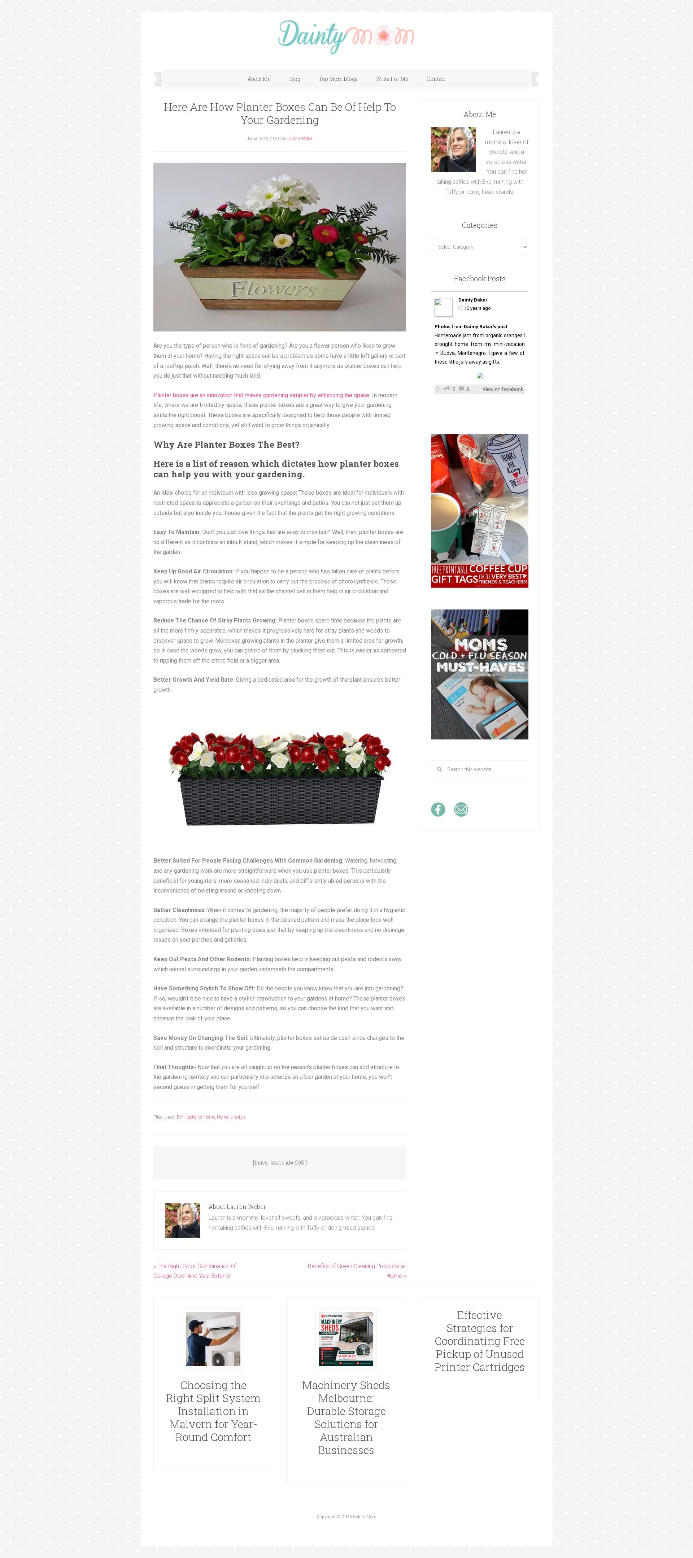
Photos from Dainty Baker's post (471, 326)
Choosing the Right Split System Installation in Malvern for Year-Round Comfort (213, 1411)
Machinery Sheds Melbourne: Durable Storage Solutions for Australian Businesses (346, 1417)
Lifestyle (237, 1117)
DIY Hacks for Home (196, 1117)
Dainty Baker (473, 300)
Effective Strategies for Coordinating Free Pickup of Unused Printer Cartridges (480, 1341)
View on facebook (503, 389)
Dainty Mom (346, 37)
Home (222, 1117)
